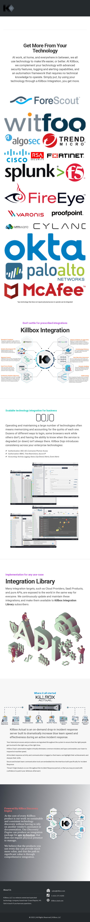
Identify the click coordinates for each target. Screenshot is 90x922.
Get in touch (7, 903)
